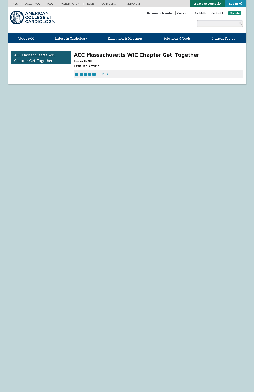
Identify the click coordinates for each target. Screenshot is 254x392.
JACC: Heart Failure (139, 358)
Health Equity (19, 278)
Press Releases (104, 374)
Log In (234, 3)
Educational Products (141, 290)
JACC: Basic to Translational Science (149, 334)
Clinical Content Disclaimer (161, 374)
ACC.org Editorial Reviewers (195, 374)
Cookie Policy (85, 378)
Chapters (16, 326)
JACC (131, 322)
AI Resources (136, 298)
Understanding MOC (82, 322)
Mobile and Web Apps (142, 302)
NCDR (192, 269)
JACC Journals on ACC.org (149, 318)
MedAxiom (196, 288)
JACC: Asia (134, 330)
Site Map (100, 378)
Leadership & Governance (26, 266)
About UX (138, 374)
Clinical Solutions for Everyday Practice (151, 282)
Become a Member (22, 310)
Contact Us (197, 295)
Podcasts (75, 278)
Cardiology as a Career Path (145, 270)
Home (39, 247)
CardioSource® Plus (82, 306)
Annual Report (222, 374)
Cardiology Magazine (82, 270)
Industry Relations (22, 294)
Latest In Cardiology (86, 262)
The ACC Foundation (23, 270)
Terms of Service (65, 378)
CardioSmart (198, 282)
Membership (56, 247)
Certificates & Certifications (86, 310)
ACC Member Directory (24, 334)
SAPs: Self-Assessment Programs (90, 302)
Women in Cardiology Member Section (127, 247)
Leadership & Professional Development (94, 314)
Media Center (20, 374)
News (73, 266)
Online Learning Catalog (84, 290)
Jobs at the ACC (20, 286)
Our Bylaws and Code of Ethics (29, 290)
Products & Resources (83, 294)
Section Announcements (177, 247)
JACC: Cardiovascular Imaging (145, 342)
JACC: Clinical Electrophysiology (147, 354)
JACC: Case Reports (140, 350)
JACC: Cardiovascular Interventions (149, 346)
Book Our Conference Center (28, 298)
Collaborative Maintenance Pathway (91, 318)
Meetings (75, 326)
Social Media (122, 374)
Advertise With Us (40, 374)
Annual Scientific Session (85, 330)
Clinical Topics (140, 310)
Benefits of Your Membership (28, 318)
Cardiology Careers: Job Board (147, 274)
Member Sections (82, 247)
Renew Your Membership (26, 314)
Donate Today (22, 342)
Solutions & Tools (142, 262)
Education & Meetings (87, 286)
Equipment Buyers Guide (144, 294)
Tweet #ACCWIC (160, 195)
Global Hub (17, 330)
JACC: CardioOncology (141, 338)
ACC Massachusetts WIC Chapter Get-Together (34, 58)
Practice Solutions (139, 278)
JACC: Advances (138, 326)
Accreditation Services (207, 275)
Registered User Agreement (36, 378)
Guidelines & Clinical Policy (85, 274)
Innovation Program (22, 282)
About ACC (19, 262)
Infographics (136, 286)
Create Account (205, 3)
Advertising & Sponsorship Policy (72, 374)
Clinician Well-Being (140, 266)
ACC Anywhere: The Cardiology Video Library (96, 298)
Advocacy (16, 274)
